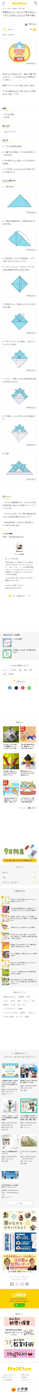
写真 (20, 670)
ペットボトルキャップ (9, 1008)
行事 (4, 674)
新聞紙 (20, 1008)
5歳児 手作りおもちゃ (9, 997)
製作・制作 (22, 8)
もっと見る (19, 1203)
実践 (30, 670)
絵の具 (13, 1001)
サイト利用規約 (7, 1380)
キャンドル (19, 1016)
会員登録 (24, 1377)
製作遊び (15, 8)
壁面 (25, 670)
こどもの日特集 (17, 639)
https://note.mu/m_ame (12, 588)
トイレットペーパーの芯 (10, 1012)
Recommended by (23, 808)
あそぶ (5, 872)
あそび (9, 8)
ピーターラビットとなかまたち (28, 1152)
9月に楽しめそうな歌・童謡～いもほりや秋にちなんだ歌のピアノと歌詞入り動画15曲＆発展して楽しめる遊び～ (23, 936)
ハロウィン (26, 1001)
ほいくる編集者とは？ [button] (19, 596)
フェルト (5, 1001)
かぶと (5, 670)
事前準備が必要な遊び (16, 537)
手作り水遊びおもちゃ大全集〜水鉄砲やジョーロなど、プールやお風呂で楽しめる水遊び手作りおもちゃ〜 (23, 981)
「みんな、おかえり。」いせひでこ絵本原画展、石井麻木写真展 (10, 1117)
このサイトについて (8, 1375)
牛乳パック (32, 1012)
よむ (4, 877)
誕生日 (27, 1016)
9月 (24, 1004)
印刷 (31, 29)
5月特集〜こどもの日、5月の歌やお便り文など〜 (24, 651)
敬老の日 (5, 1004)
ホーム (4, 8)
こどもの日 (13, 670)
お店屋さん (23, 1012)
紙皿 (19, 1001)
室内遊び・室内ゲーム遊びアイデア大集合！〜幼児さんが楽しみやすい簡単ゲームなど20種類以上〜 (23, 918)
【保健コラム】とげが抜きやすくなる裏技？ (22, 927)
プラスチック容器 (8, 1016)
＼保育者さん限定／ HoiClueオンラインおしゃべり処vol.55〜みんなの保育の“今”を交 (10, 1083)
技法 (28, 997)
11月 (33, 1001)
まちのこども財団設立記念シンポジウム (10, 1152)
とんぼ (13, 1004)
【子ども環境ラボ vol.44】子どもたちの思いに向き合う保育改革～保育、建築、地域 (28, 1117)
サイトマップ (25, 1380)
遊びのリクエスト (7, 1377)
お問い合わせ (25, 1375)
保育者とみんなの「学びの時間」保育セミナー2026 (28, 1081)
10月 (19, 1004)
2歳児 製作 (21, 997)
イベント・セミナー (10, 882)
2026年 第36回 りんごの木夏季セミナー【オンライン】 (10, 1186)
